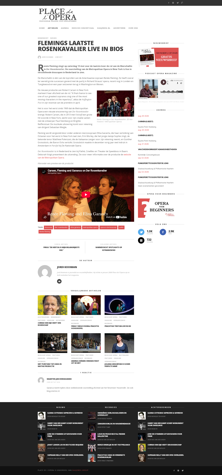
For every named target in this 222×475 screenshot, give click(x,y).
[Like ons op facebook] (163, 232)
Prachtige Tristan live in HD (118, 326)
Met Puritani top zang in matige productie (50, 365)
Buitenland (124, 355)
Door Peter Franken (105, 448)
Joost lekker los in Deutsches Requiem (65, 445)
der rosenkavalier (61, 227)
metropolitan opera (90, 227)
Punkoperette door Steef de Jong (153, 163)
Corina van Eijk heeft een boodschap (49, 324)
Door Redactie (52, 429)
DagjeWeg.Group (80, 470)
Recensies (88, 358)
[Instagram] (173, 3)
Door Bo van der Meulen (56, 458)
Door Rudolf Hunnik (105, 418)
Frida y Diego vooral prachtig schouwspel (85, 327)
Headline (50, 320)
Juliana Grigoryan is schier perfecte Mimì (117, 365)
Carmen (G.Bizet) (145, 121)
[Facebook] (168, 3)
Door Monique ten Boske (56, 416)
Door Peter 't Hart (104, 427)
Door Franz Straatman (105, 461)
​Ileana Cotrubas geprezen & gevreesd (64, 413)
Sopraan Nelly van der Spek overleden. (65, 455)
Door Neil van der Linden (56, 440)
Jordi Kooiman (47, 57)
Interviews (60, 320)
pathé (121, 227)
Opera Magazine (143, 101)
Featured (89, 317)
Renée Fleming (45, 231)
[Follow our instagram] (141, 240)
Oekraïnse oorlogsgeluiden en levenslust (112, 414)
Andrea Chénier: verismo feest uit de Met (85, 362)
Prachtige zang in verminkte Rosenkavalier (111, 456)
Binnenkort (43, 38)
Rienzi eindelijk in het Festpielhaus (114, 445)
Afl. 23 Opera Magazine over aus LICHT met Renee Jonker (166, 101)
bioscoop (48, 227)
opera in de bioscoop (108, 227)
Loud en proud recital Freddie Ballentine (111, 435)
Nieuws (53, 38)
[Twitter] (177, 3)
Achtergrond (43, 317)
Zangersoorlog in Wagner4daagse (114, 423)
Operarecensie (86, 320)
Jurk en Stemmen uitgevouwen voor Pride (64, 435)
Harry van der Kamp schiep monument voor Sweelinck (65, 424)
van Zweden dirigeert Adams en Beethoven (157, 149)
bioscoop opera (77, 317)
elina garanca (75, 227)
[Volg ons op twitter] (141, 232)
